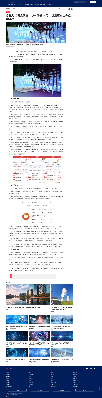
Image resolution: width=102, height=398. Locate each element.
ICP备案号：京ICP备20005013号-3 (12, 394)
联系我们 (40, 390)
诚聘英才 (84, 390)
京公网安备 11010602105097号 (12, 396)
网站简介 (17, 390)
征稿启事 (62, 390)
